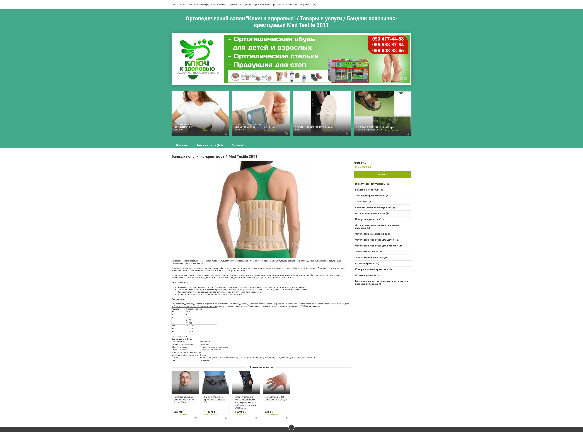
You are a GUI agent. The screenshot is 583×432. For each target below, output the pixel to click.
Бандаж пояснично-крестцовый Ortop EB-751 (215, 400)
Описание (182, 145)
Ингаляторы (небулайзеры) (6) (372, 183)
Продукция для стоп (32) (369, 219)
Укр (314, 4)
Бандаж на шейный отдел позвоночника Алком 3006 (184, 400)
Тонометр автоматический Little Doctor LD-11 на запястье (248, 127)
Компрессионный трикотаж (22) (373, 269)
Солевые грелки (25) (367, 263)
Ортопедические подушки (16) (372, 213)
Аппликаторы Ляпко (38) (369, 251)
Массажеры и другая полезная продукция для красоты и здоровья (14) (381, 282)
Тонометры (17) (364, 201)
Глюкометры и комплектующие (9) (375, 207)
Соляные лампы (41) (367, 275)
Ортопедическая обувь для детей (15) (377, 239)
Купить (384, 175)
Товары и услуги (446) (210, 145)
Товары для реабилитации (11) (372, 195)
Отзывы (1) (238, 145)
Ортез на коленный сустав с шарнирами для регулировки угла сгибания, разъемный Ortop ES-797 (245, 402)
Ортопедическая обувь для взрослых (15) (379, 245)
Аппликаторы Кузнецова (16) (372, 257)
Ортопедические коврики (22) (372, 234)
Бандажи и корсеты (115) (369, 189)
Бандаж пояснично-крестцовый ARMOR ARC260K (184, 127)
